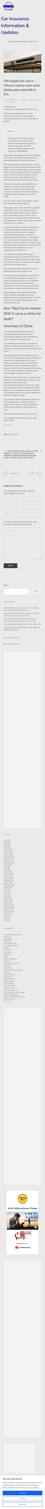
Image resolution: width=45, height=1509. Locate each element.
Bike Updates (8, 939)
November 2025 (9, 858)
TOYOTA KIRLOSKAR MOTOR (13, 997)
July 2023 (7, 916)
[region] (22, 1492)
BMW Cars (7, 941)
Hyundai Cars (8, 968)
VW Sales (30, 458)
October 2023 (8, 909)
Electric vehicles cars (10, 959)
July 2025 (7, 867)
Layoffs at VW (17, 453)
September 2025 (9, 863)
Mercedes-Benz (9, 983)
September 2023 (9, 912)
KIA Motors (7, 977)
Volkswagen (8, 455)
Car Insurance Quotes (11, 946)
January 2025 (8, 876)
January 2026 (8, 854)
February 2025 (8, 874)
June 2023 (7, 918)
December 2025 (9, 856)
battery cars (7, 937)
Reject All (22, 1504)
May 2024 (7, 894)
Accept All (22, 1493)
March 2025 (8, 872)
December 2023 (9, 905)
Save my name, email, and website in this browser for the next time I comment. (20, 523)
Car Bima (25, 100)
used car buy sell (9, 999)
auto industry (15, 451)
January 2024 (8, 903)
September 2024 (9, 885)
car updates (10, 102)
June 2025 (7, 869)
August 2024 (8, 887)
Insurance (7, 972)
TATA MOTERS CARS (11, 994)
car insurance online (10, 943)
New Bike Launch (9, 986)
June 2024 (7, 892)
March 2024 (8, 898)
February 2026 (8, 852)
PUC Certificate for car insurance (14, 992)
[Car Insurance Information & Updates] (8, 6)
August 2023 (8, 914)
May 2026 (7, 845)
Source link (8, 425)
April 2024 (7, 896)
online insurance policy (11, 990)
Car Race (6, 948)
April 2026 (7, 847)
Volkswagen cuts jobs (20, 455)
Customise (22, 1499)
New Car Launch (9, 988)
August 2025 (8, 865)
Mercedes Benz (28, 453)
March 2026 (8, 849)
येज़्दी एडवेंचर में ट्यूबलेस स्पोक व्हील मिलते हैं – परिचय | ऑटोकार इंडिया (22, 624)
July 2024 (7, 889)
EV (11, 453)
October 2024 (8, 883)
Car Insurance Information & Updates (15, 25)
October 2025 (8, 860)
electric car (29, 451)
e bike (5, 957)
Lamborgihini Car (9, 979)
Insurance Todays (9, 974)
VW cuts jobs (21, 458)
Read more (10, 131)
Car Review (7, 950)
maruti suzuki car (9, 981)
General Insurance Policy (12, 963)
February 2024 (8, 900)
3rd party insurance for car (12, 934)
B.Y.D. (22, 451)
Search (6, 585)
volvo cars (7, 1001)
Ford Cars (7, 961)
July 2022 (7, 920)
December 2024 (9, 878)
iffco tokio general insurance (13, 970)
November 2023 (9, 907)
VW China (12, 458)
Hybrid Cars (7, 966)
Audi (8, 451)
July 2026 (7, 840)
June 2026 (7, 843)
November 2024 (9, 880)
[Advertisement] (23, 740)
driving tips (7, 954)
